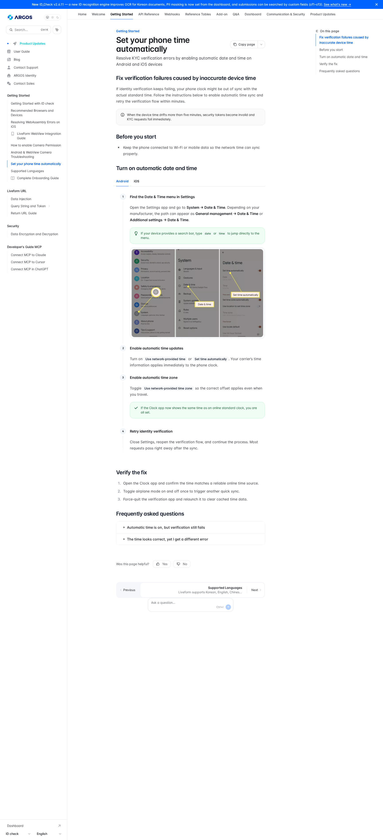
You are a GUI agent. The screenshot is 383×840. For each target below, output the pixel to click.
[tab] (122, 181)
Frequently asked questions (339, 71)
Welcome (98, 14)
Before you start (331, 50)
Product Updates (323, 14)
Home (82, 14)
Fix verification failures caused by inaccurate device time (344, 39)
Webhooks (172, 14)
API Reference (148, 14)
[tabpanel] (190, 326)
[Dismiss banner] (376, 4)
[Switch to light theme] (52, 17)
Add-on (221, 14)
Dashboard (253, 14)
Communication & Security (286, 14)
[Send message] (228, 607)
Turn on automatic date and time (343, 57)
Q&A (236, 14)
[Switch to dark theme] (57, 17)
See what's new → (337, 4)
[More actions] (261, 44)
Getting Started (121, 14)
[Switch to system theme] (47, 17)
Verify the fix (328, 64)
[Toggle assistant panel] (57, 30)
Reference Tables (198, 14)
